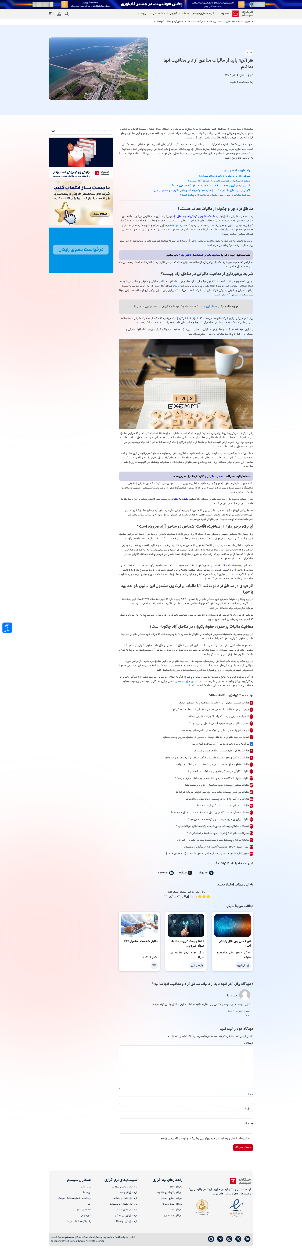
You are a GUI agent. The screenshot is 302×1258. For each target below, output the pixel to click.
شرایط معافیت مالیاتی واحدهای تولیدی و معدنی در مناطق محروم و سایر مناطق (206, 737)
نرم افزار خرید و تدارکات (125, 1221)
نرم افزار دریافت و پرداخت (124, 1187)
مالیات (249, 52)
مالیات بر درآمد (177, 225)
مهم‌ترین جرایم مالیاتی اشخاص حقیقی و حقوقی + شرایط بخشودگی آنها (211, 710)
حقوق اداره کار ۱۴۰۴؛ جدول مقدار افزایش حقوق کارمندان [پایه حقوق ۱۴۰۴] (208, 854)
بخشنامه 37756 (202, 539)
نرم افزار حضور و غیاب (126, 1210)
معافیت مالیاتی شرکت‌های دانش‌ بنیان (199, 255)
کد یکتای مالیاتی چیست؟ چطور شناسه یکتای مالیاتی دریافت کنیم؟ (213, 826)
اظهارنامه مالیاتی (179, 499)
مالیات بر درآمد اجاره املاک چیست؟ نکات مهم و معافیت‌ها (218, 799)
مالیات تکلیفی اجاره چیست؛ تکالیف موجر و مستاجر (222, 751)
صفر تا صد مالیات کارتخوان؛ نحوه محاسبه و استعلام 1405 (217, 833)
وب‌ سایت (248, 1124)
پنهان (226, 170)
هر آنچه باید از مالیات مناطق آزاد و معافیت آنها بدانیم (221, 744)
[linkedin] (247, 1239)
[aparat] (211, 1239)
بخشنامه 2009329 (225, 566)
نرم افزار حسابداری (185, 681)
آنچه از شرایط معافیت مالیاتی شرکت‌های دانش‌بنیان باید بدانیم (215, 730)
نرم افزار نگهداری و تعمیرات (123, 1204)
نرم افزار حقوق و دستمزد (125, 1198)
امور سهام (86, 1215)
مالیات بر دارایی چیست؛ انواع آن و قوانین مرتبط (223, 806)
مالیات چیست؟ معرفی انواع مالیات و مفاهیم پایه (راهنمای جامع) (214, 703)
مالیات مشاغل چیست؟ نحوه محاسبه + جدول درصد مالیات (217, 785)
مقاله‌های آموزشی (82, 1210)
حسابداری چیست (207, 307)
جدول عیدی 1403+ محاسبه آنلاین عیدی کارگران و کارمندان (217, 847)
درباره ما (87, 1192)
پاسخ (247, 1016)
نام (250, 1094)
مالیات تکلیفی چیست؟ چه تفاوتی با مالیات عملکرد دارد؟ (219, 771)
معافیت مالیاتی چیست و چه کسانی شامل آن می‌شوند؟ (219, 724)
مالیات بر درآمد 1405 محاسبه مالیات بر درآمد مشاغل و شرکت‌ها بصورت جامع (207, 758)
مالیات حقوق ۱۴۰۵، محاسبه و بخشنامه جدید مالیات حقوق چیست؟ (212, 778)
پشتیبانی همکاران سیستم (78, 1221)
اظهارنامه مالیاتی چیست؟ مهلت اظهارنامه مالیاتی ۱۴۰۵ (219, 717)
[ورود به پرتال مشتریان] (58, 13)
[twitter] (238, 1239)
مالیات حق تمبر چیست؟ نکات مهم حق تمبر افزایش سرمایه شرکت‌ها (213, 792)
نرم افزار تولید (175, 1210)
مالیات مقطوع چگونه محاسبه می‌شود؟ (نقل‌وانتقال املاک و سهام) (213, 765)
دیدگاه (248, 1043)
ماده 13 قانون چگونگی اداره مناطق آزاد (193, 216)
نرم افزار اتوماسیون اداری (169, 1192)
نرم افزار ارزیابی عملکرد (125, 1215)
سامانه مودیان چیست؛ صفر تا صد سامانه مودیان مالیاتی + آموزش (213, 840)
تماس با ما (86, 1187)
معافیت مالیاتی (215, 476)
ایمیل (249, 1109)
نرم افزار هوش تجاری (172, 1204)
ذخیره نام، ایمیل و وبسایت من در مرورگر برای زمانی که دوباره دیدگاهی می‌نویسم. (204, 1139)
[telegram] (220, 1239)
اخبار (89, 1204)
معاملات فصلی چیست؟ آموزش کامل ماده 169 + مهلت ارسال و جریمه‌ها (210, 813)
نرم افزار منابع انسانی (171, 1198)
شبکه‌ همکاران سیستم (203, 13)
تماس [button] (7, 630)
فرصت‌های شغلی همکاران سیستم (74, 1198)
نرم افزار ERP (176, 1187)
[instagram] (229, 1239)
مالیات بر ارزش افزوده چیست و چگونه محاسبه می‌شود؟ (219, 819)
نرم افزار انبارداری (128, 1192)
